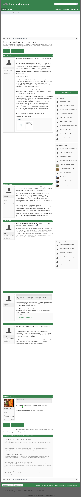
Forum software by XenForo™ (15, 490)
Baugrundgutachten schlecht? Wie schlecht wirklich (18, 439)
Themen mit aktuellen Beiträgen (20, 13)
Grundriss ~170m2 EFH (66, 117)
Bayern (12, 419)
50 (13, 340)
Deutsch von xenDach (37, 490)
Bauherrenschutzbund (66, 261)
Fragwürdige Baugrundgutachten (13, 454)
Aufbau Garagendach (65, 185)
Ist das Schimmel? (65, 138)
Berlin (13, 204)
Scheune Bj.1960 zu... (65, 101)
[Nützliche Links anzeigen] (76, 38)
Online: (57, 9)
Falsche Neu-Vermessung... (67, 244)
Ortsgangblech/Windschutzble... (68, 109)
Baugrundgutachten (10, 447)
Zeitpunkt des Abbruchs (66, 252)
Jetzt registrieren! (66, 92)
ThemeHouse (14, 491)
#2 (52, 184)
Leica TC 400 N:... (64, 265)
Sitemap (46, 485)
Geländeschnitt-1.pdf (30, 122)
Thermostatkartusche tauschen (68, 125)
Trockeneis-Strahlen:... (66, 129)
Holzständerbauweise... (66, 121)
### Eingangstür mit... (66, 172)
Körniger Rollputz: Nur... (66, 134)
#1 (52, 55)
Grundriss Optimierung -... (67, 105)
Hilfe (42, 485)
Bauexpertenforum (7, 485)
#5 (52, 323)
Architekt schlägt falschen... (67, 248)
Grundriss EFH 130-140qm (67, 164)
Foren (4, 9)
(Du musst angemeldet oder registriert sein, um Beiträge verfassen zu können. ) (34, 429)
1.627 (13, 412)
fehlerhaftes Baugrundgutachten (13, 471)
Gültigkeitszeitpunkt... (66, 156)
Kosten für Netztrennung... (67, 257)
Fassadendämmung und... (67, 177)
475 (13, 200)
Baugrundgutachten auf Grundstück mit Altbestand (18, 462)
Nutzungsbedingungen (60, 485)
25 (13, 71)
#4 (52, 292)
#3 (52, 220)
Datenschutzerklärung (72, 485)
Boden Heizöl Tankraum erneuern (66, 114)
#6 (52, 396)
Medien (10, 9)
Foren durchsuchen (7, 13)
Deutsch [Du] (18, 485)
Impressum (51, 485)
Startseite (38, 485)
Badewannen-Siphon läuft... (67, 168)
